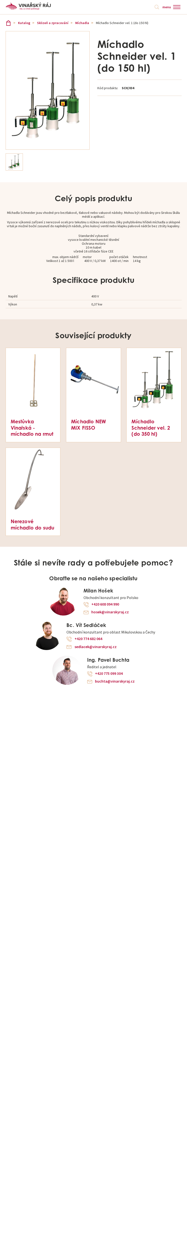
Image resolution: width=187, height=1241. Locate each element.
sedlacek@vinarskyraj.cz (96, 647)
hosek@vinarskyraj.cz (110, 612)
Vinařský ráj (8, 23)
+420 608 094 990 (105, 604)
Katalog (24, 23)
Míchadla (82, 23)
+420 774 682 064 (88, 639)
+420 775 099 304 (109, 673)
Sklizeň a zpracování (52, 23)
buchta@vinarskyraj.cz (115, 681)
